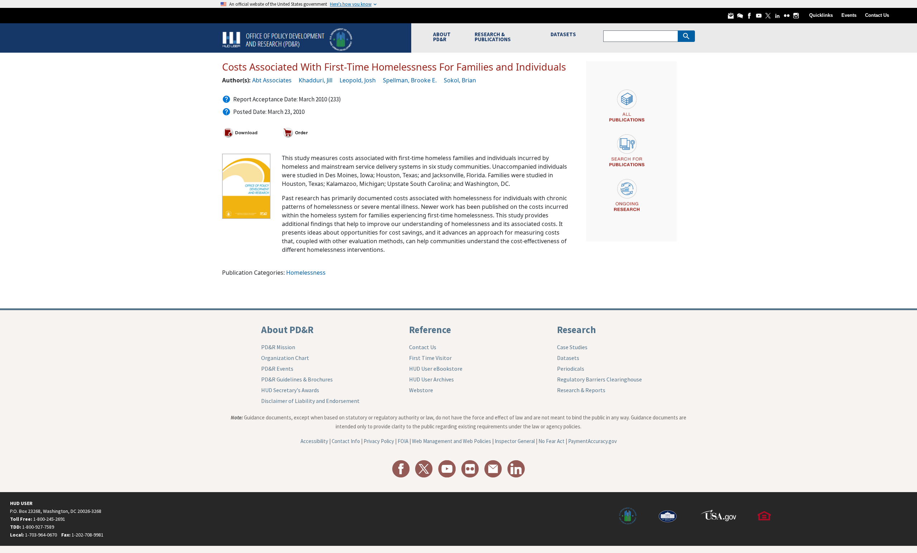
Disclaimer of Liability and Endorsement (310, 400)
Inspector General (515, 441)
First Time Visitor (430, 357)
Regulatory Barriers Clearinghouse (599, 379)
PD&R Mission (278, 347)
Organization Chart (285, 357)
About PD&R (287, 329)
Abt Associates (272, 80)
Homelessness (306, 272)
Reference (430, 329)
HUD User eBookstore (435, 368)
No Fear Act (551, 441)
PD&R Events (277, 368)
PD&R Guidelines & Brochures (297, 379)
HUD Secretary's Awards (290, 390)
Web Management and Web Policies (451, 441)
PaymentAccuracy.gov (592, 441)
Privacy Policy (379, 441)
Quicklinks (821, 15)
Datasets (568, 357)
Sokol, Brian (460, 80)
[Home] (288, 39)
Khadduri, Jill (315, 80)
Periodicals (570, 368)
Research (576, 329)
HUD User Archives (431, 379)
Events (848, 15)
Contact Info (346, 441)
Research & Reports (581, 390)
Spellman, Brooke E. (410, 80)
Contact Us (877, 15)
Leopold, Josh (358, 80)
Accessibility (314, 441)
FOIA (403, 441)
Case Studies (572, 347)
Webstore (421, 390)
